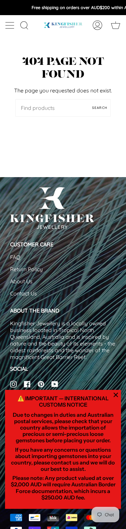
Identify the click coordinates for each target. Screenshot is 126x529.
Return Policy (26, 269)
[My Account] (97, 25)
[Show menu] (10, 25)
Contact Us (23, 293)
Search (99, 108)
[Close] (116, 395)
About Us (21, 281)
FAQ (15, 257)
